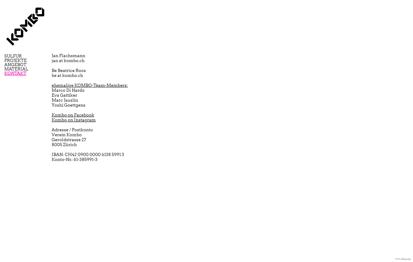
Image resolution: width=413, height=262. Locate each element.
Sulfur (13, 56)
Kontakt (15, 73)
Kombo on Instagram (74, 120)
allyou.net (406, 258)
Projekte (15, 60)
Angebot (15, 65)
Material (16, 69)
